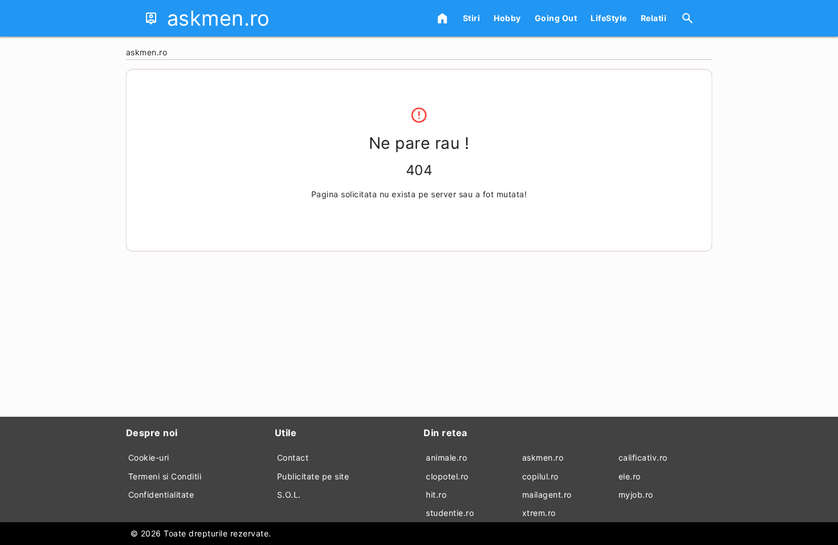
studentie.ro (450, 513)
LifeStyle (609, 18)
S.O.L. (289, 494)
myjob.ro (636, 494)
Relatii (654, 18)
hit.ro (436, 494)
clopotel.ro (447, 476)
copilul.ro (540, 476)
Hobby (507, 18)
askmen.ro (543, 457)
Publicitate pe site (313, 476)
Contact (293, 457)
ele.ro (630, 476)
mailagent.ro (547, 494)
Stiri (472, 18)
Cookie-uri (148, 457)
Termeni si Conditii (165, 476)
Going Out (556, 18)
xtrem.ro (539, 513)
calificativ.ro (643, 457)
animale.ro (446, 457)
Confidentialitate (161, 494)
